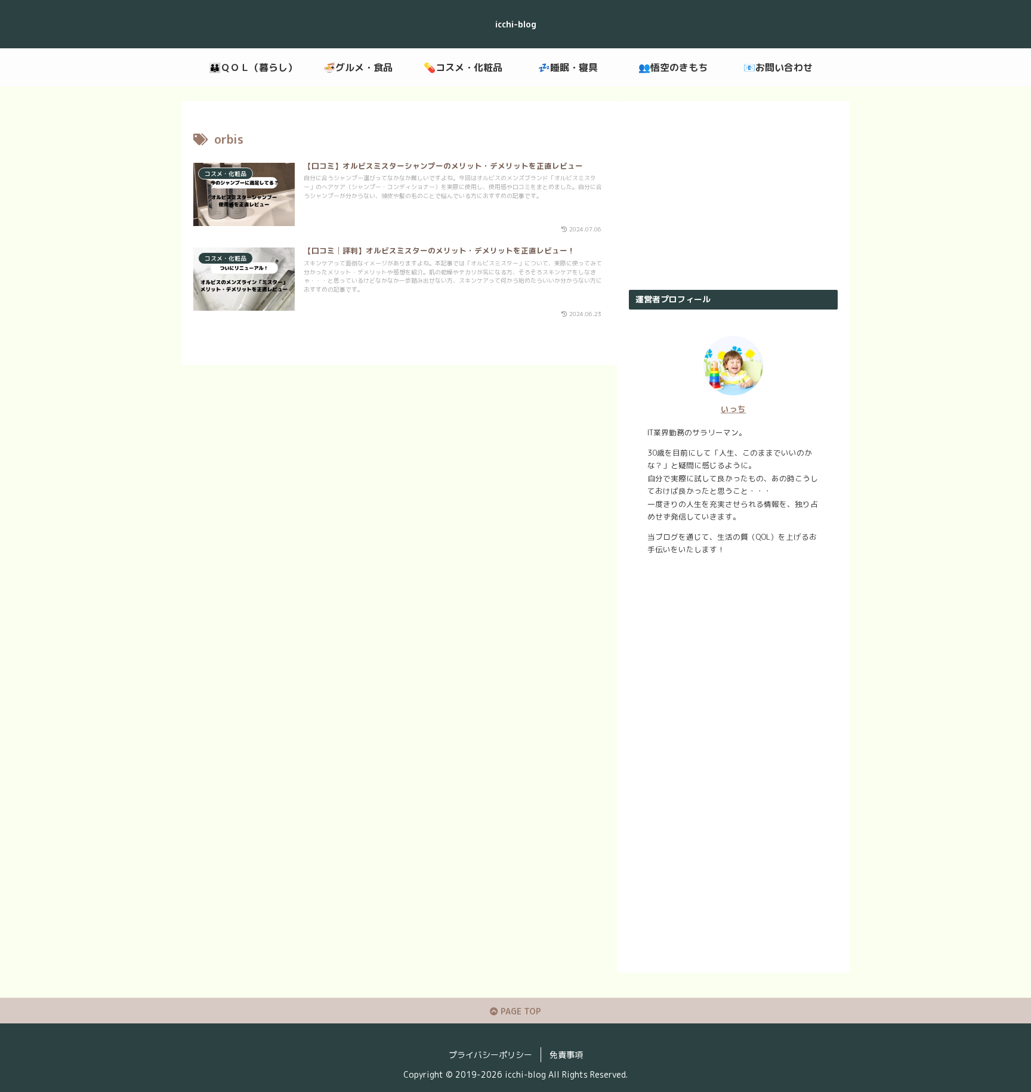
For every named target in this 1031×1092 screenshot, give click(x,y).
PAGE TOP (519, 1011)
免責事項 (566, 1054)
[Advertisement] (733, 195)
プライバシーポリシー (490, 1054)
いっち (733, 408)
